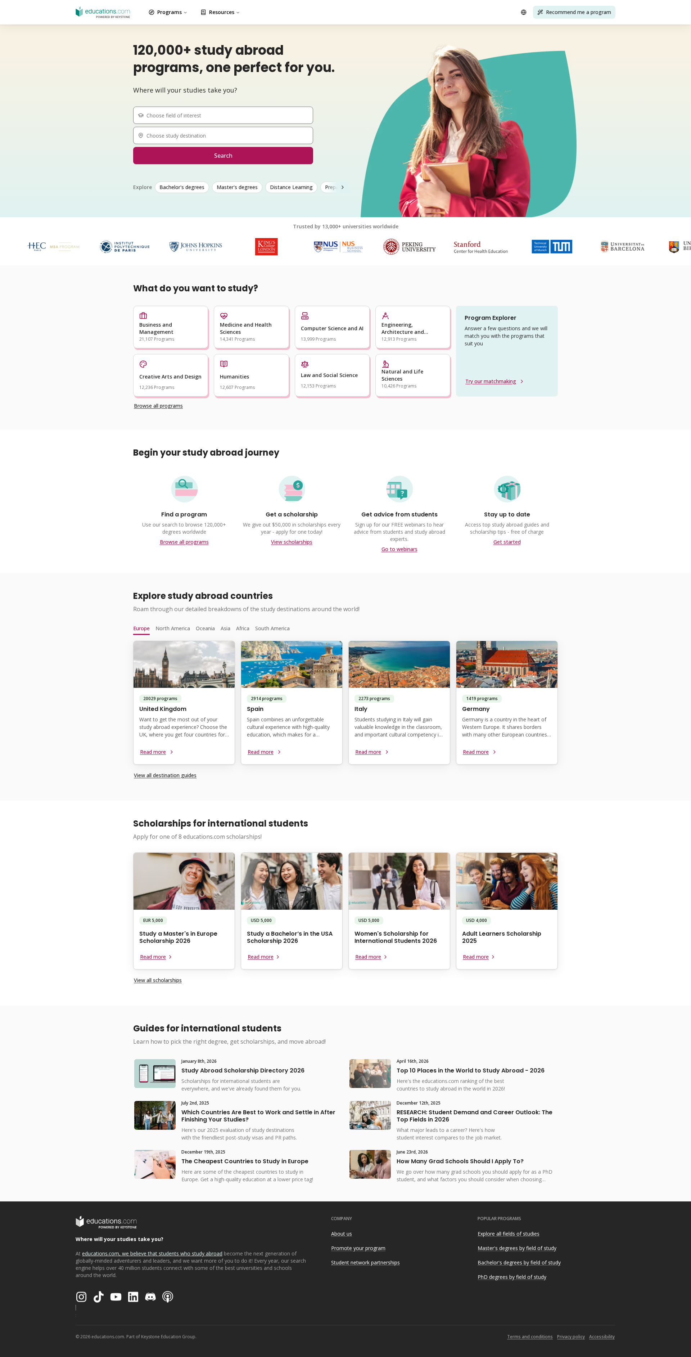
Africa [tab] (242, 628)
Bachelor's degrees (181, 187)
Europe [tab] (141, 628)
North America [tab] (172, 628)
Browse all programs (158, 405)
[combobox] (226, 115)
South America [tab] (272, 628)
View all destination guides (165, 775)
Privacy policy (571, 1337)
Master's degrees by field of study (517, 1248)
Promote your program (358, 1248)
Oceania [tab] (205, 628)
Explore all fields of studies (508, 1233)
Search (223, 156)
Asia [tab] (225, 628)
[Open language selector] (523, 12)
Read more (153, 751)
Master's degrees (237, 187)
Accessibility (602, 1337)
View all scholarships (158, 980)
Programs (169, 12)
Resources (221, 12)
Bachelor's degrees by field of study (519, 1262)
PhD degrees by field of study (512, 1276)
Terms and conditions (530, 1337)
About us (341, 1233)
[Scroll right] (342, 187)
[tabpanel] (345, 705)
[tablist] (345, 628)
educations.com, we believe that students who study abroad (152, 1253)
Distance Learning (291, 187)
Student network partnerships (365, 1262)
